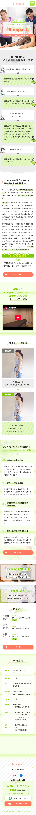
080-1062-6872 (18, 691)
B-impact (17, 811)
